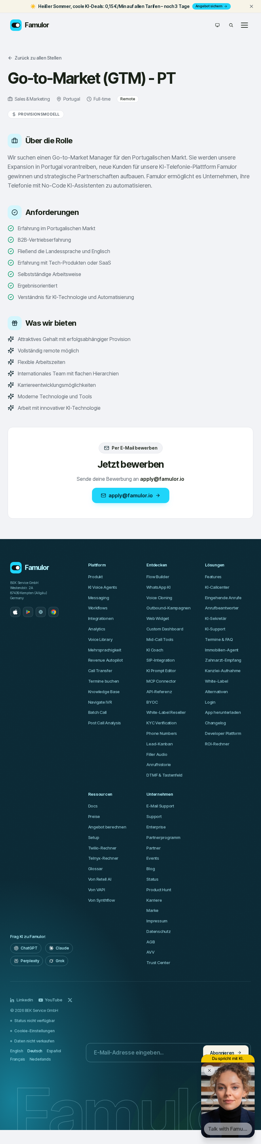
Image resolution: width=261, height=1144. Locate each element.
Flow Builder (157, 576)
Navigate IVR (100, 702)
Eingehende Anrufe (223, 597)
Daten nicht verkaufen (34, 1041)
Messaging (98, 597)
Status (152, 879)
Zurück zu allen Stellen (38, 57)
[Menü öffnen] (244, 25)
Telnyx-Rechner (103, 858)
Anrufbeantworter (222, 607)
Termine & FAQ (219, 639)
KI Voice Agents (102, 587)
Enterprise (156, 826)
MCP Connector (161, 681)
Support (153, 816)
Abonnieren (222, 1052)
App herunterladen (223, 712)
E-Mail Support (160, 805)
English (16, 1050)
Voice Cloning (159, 597)
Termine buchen (103, 681)
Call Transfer (100, 670)
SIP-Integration (160, 660)
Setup (93, 837)
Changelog (215, 722)
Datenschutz (158, 931)
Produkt (95, 576)
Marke (152, 910)
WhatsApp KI (158, 587)
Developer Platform (223, 733)
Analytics (96, 628)
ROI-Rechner (217, 743)
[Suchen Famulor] (231, 25)
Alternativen (216, 691)
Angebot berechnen (107, 826)
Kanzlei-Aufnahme (223, 670)
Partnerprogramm (163, 837)
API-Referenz (159, 691)
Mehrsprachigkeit (104, 649)
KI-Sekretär (215, 618)
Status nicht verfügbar (34, 1020)
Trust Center (158, 962)
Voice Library (100, 639)
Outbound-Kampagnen (168, 607)
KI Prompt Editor (161, 670)
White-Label (216, 681)
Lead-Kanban (159, 743)
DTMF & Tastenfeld (164, 775)
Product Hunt (158, 889)
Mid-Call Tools (159, 639)
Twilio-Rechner (102, 847)
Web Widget (157, 618)
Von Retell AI (99, 879)
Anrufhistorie (158, 764)
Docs (93, 805)
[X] (70, 1000)
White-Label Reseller (166, 712)
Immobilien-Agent (221, 649)
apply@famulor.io (131, 495)
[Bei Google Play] (28, 612)
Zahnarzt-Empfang (223, 660)
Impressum (156, 920)
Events (152, 858)
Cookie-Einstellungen (34, 1030)
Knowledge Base (104, 691)
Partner (153, 847)
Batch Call (97, 712)
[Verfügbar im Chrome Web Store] (53, 612)
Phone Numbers (161, 733)
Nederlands (40, 1059)
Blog (150, 868)
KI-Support (215, 628)
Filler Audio (156, 754)
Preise (94, 816)
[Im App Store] (15, 612)
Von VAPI (96, 889)
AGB (150, 941)
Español (54, 1050)
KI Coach (154, 649)
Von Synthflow (101, 900)
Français (17, 1059)
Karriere (154, 900)
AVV (150, 952)
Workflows (98, 607)
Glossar (95, 868)
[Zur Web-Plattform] (41, 612)
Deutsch (34, 1050)
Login (210, 702)
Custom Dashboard (164, 628)
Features (213, 576)
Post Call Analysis (104, 722)
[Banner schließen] (251, 6)
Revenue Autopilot (105, 660)
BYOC (152, 702)
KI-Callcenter (217, 587)
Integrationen (101, 618)
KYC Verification (161, 722)
